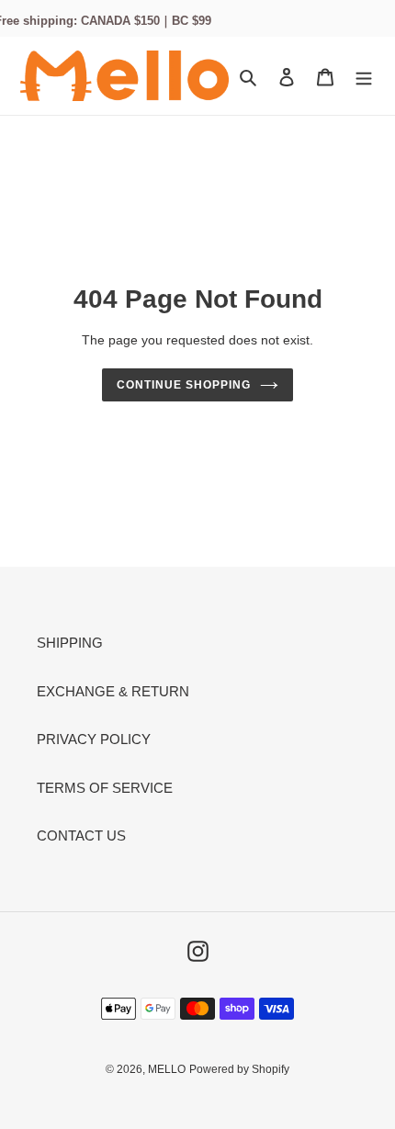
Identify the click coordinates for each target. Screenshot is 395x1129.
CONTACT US (81, 835)
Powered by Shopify (239, 1069)
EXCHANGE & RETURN (113, 691)
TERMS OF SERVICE (105, 788)
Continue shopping (184, 384)
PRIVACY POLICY (94, 739)
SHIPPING (70, 642)
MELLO (167, 1069)
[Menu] (363, 76)
